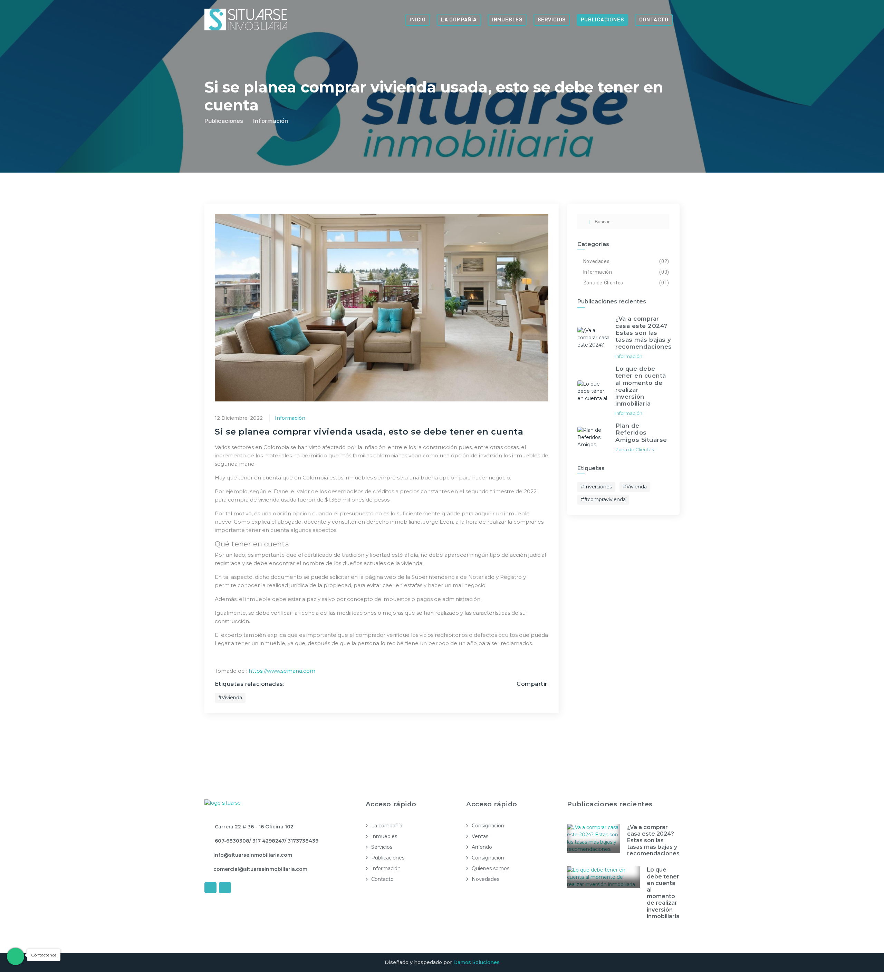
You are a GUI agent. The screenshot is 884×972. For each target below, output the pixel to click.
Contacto (654, 20)
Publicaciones (602, 20)
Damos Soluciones (476, 962)
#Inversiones (596, 487)
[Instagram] (225, 887)
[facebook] (210, 887)
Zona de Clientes (603, 282)
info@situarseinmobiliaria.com (252, 855)
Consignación (488, 826)
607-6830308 (231, 841)
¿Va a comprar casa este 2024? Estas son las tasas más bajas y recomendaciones (653, 840)
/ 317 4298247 (267, 841)
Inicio (418, 20)
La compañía (459, 20)
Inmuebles (507, 20)
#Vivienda (230, 697)
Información (270, 120)
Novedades (596, 261)
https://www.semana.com (282, 671)
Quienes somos (490, 868)
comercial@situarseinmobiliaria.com (260, 869)
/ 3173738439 (301, 841)
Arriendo (482, 847)
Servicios (552, 20)
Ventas (480, 836)
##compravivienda (603, 499)
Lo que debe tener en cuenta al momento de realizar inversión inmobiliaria (663, 892)
